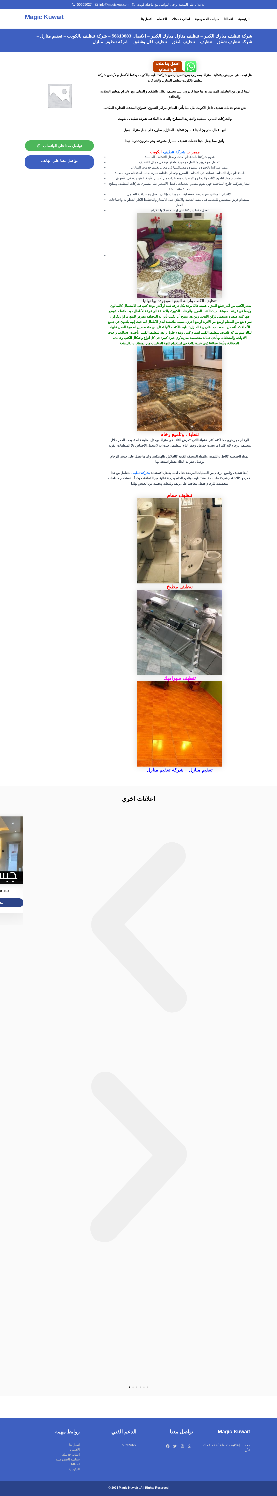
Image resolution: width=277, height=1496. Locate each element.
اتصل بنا (146, 19)
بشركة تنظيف (140, 473)
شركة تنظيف (175, 152)
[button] (138, 928)
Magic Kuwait (44, 17)
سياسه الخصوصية (207, 19)
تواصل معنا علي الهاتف (59, 160)
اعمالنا (228, 19)
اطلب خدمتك (181, 19)
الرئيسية (243, 19)
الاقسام (162, 19)
